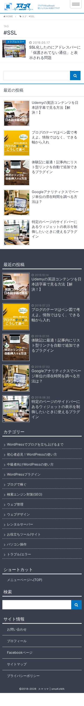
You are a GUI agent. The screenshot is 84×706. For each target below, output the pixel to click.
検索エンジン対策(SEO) (24, 494)
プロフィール (17, 641)
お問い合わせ (17, 629)
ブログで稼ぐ (17, 484)
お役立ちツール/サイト (24, 534)
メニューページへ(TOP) (24, 580)
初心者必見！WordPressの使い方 (32, 454)
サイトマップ (17, 664)
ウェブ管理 (15, 504)
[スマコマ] (33, 6)
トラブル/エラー (19, 554)
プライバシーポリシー (23, 676)
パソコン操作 (17, 544)
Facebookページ (19, 652)
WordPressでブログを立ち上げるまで (35, 444)
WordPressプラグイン (24, 474)
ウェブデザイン (18, 514)
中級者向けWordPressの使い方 (30, 464)
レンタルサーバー (20, 524)
